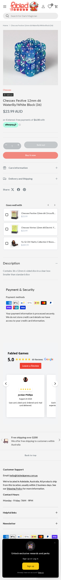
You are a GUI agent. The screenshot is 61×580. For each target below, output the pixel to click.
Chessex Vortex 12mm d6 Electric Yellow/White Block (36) (38, 227)
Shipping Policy (14, 488)
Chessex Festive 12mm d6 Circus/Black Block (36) (38, 213)
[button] (56, 6)
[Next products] (55, 205)
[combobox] (30, 16)
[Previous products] (48, 205)
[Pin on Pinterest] (24, 190)
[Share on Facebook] (18, 190)
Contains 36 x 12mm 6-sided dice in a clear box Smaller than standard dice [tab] (26, 272)
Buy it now (30, 155)
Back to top (30, 455)
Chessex (7, 90)
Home (5, 25)
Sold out (41, 145)
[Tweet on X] (13, 190)
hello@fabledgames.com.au (24, 475)
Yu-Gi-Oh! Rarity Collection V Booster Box (38, 242)
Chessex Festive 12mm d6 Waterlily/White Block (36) (32, 25)
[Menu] (4, 6)
